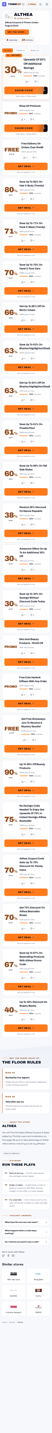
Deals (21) (34, 50)
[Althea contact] (13, 1255)
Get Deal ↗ (26, 166)
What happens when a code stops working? (26, 1232)
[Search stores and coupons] (23, 4)
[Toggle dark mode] (40, 4)
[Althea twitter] (3, 1255)
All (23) (7, 50)
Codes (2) (20, 50)
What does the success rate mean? (26, 1222)
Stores (12, 1322)
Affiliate (33, 4)
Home (4, 1322)
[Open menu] (47, 4)
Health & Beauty (12, 1153)
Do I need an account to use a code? (26, 1242)
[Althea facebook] (8, 1255)
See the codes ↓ (17, 32)
